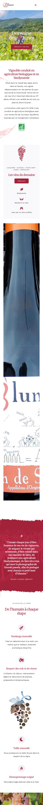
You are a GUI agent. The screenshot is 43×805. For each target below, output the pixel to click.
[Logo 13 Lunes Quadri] (8, 3)
